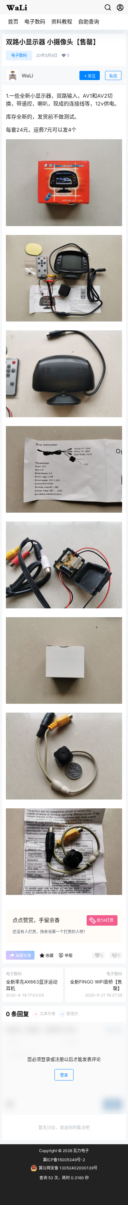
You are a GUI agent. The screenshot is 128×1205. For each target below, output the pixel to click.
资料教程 (61, 21)
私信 (113, 76)
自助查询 (88, 21)
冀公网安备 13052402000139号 (68, 1167)
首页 (13, 21)
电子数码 (34, 21)
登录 (64, 1075)
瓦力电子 (80, 1150)
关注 (92, 76)
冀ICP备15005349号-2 (64, 1159)
